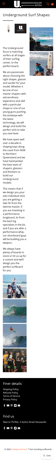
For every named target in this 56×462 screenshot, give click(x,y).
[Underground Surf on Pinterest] (11, 406)
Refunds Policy (10, 392)
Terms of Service (11, 395)
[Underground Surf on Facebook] (4, 406)
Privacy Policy (10, 399)
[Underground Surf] (28, 4)
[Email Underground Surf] (18, 406)
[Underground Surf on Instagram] (15, 406)
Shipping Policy (11, 389)
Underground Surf (19, 449)
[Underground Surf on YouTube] (8, 406)
